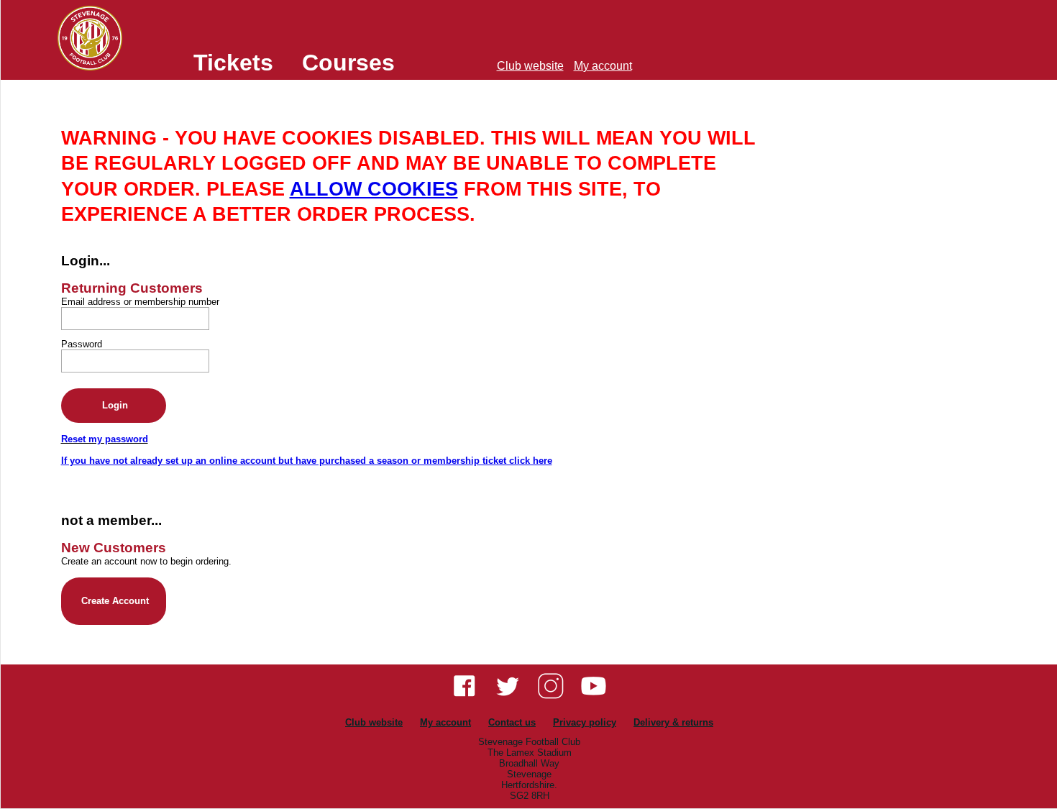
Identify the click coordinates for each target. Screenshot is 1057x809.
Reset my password (104, 439)
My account (603, 66)
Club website (530, 66)
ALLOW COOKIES (374, 189)
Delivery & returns (673, 722)
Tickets (233, 63)
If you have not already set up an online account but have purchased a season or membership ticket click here (306, 460)
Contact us (512, 722)
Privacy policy (584, 722)
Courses (348, 63)
